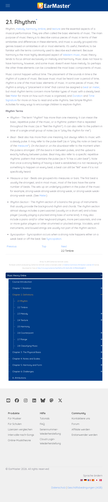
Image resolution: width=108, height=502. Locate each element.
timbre (42, 28)
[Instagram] (25, 400)
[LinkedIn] (34, 400)
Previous (12, 246)
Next (64, 246)
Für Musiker (14, 418)
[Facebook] (17, 400)
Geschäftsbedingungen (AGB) (85, 487)
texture (56, 28)
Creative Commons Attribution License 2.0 (78, 265)
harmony (31, 28)
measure (23, 145)
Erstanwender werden (84, 434)
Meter (14, 95)
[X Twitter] (60, 400)
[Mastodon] (51, 400)
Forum (75, 424)
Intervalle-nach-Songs (21, 434)
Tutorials (45, 418)
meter (95, 87)
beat (85, 87)
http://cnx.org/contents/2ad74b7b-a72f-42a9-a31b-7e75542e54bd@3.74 (61, 268)
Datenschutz (58, 487)
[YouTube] (8, 400)
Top (44, 246)
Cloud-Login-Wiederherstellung (50, 441)
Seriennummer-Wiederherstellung (50, 431)
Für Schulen (15, 424)
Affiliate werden (81, 429)
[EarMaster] (54, 5)
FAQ (42, 424)
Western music (71, 54)
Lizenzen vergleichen (20, 429)
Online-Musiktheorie (19, 440)
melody (20, 28)
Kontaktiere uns (81, 418)
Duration (77, 95)
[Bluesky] (43, 400)
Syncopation (53, 238)
